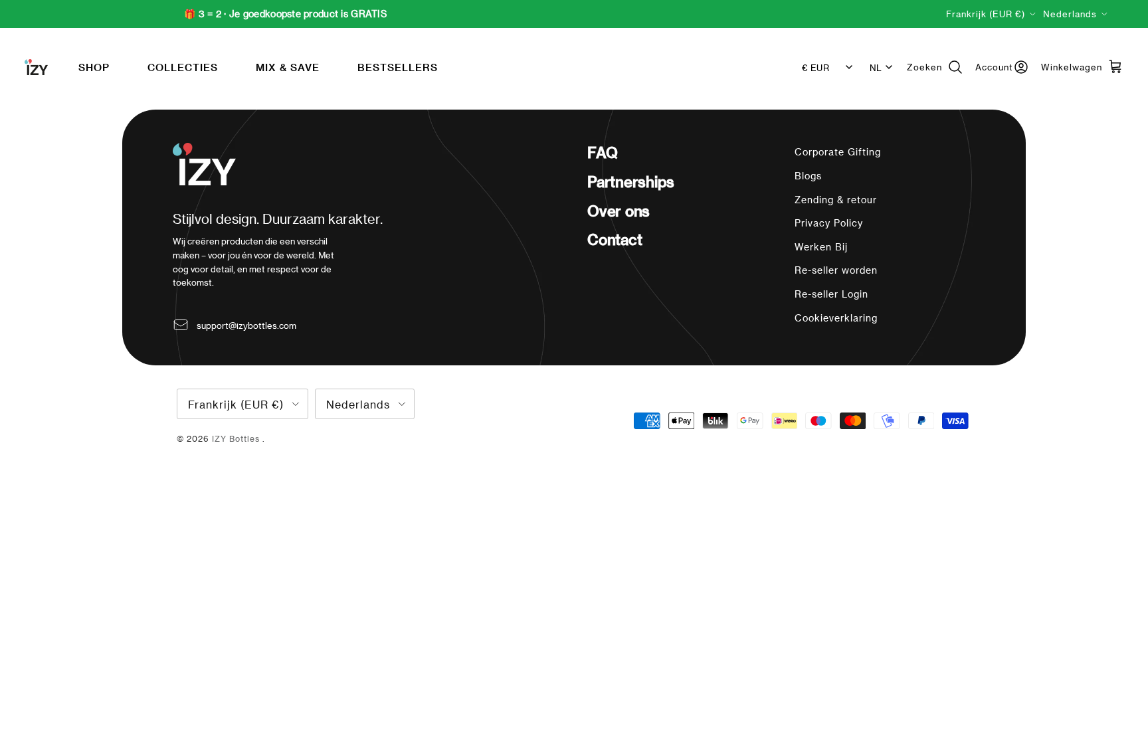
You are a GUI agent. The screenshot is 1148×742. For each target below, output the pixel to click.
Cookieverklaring (836, 318)
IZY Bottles (237, 438)
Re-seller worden (836, 270)
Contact (614, 239)
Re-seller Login (831, 294)
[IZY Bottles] (36, 67)
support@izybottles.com (246, 325)
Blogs (808, 175)
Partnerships (630, 181)
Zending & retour (836, 199)
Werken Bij (821, 246)
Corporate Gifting (838, 151)
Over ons (618, 210)
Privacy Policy (829, 223)
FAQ (602, 152)
